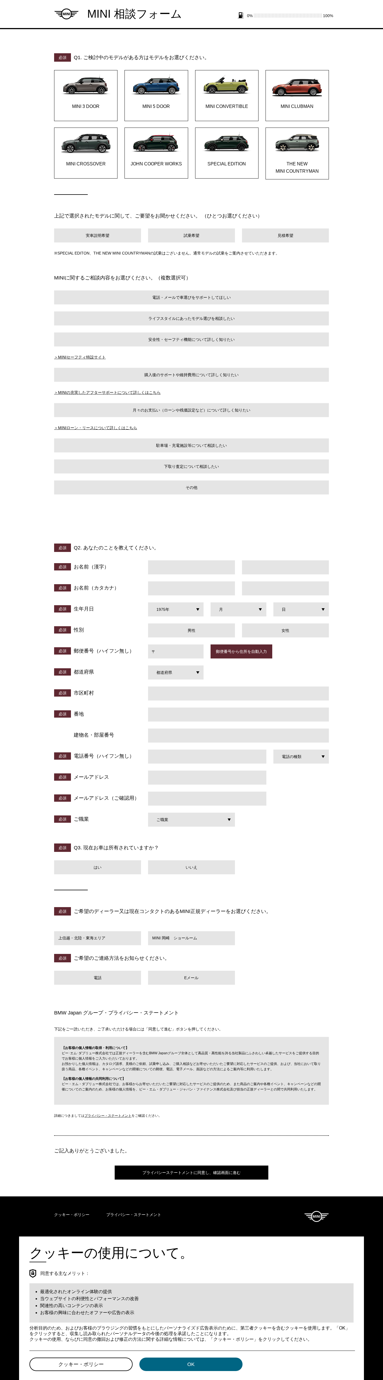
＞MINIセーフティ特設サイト (80, 357)
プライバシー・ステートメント (107, 1116)
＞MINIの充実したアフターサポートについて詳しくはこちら (107, 392)
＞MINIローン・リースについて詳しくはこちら (95, 428)
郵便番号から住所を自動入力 (241, 651)
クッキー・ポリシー (71, 1214)
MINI (316, 1216)
